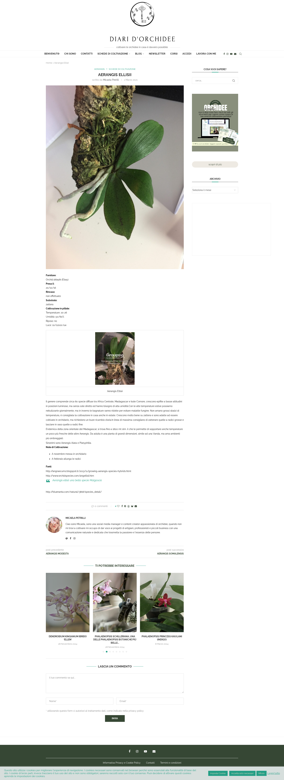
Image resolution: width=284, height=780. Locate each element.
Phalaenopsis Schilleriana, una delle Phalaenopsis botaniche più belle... (67, 639)
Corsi (174, 53)
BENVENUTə (51, 53)
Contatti (87, 53)
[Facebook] (224, 54)
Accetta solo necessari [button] (242, 773)
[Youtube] (231, 54)
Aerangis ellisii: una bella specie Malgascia (77, 480)
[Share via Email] (136, 506)
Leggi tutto (273, 773)
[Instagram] (227, 54)
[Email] (235, 54)
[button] (50, 612)
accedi (186, 53)
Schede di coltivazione (112, 53)
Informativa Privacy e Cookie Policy (122, 762)
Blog (138, 53)
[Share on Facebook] (122, 506)
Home (49, 63)
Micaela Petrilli (111, 80)
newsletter (157, 53)
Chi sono (70, 53)
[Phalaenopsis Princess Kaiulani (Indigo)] (115, 602)
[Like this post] (118, 506)
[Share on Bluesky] (132, 506)
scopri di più (215, 164)
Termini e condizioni (170, 762)
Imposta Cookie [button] (218, 773)
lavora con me (206, 53)
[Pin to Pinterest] (125, 506)
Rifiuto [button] (261, 773)
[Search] (240, 54)
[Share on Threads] (128, 506)
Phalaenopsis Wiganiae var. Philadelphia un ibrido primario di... (162, 639)
